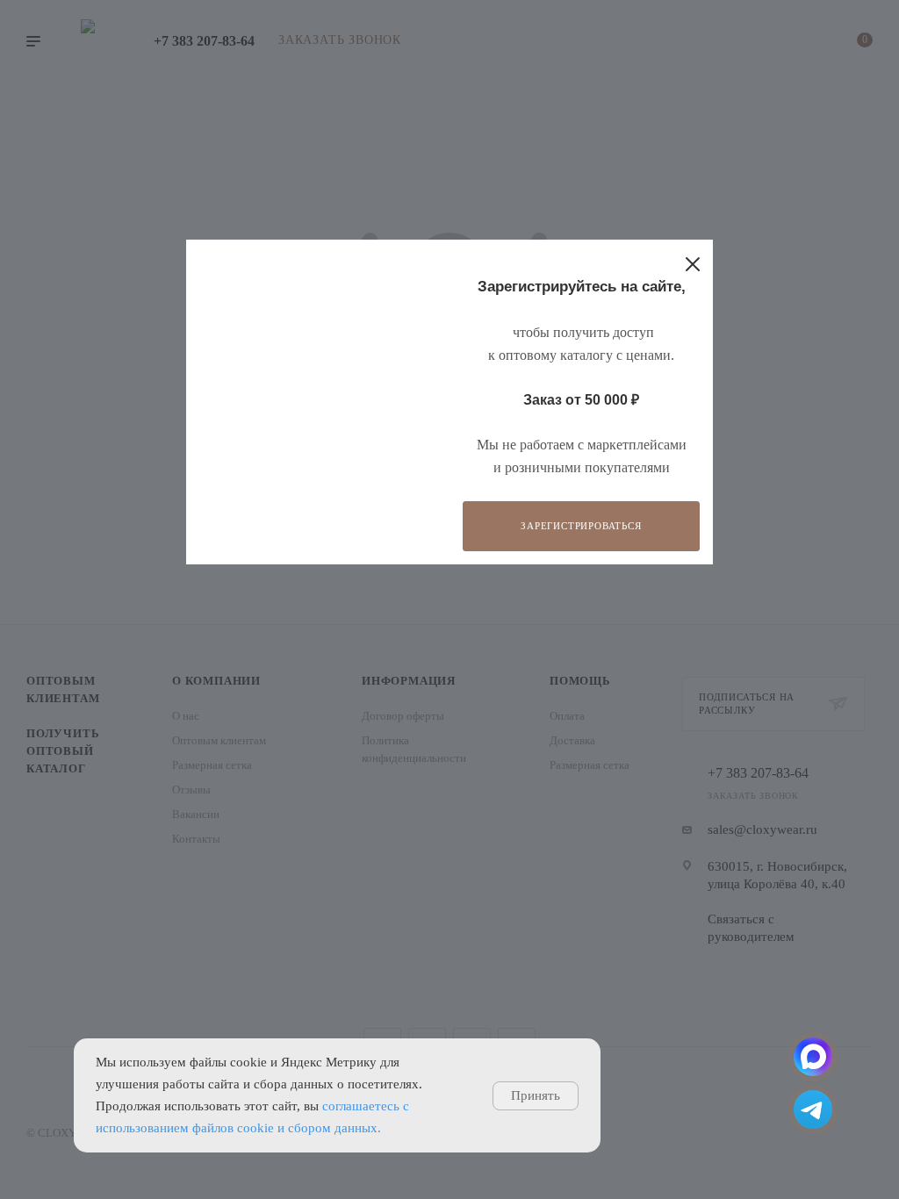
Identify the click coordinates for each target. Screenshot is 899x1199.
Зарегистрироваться (581, 526)
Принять (535, 1095)
